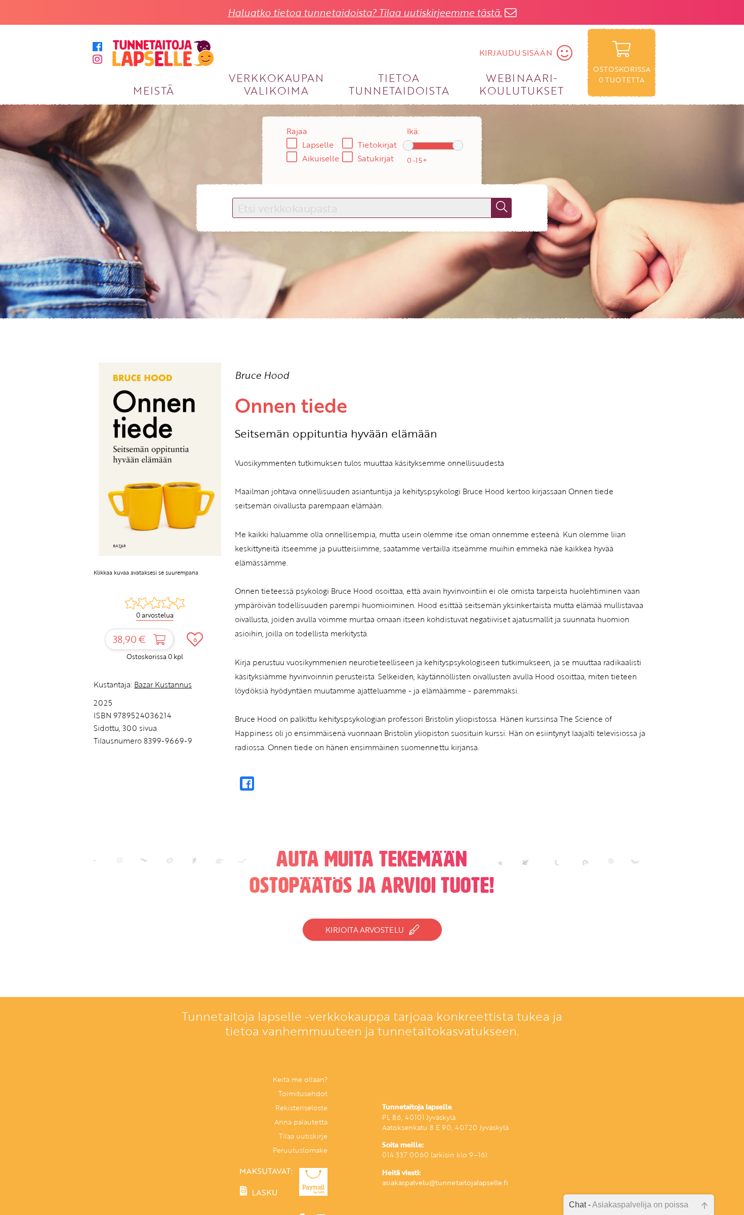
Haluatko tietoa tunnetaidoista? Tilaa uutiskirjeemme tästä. (365, 12)
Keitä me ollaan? (300, 1079)
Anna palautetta (300, 1121)
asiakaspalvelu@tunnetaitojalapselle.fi (445, 1182)
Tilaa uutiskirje (303, 1136)
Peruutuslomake (300, 1150)
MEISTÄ (153, 90)
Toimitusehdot (302, 1093)
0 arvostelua (155, 615)
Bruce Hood (262, 375)
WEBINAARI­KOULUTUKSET (521, 84)
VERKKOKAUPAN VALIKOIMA (276, 84)
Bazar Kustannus (163, 684)
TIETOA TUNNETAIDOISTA (399, 84)
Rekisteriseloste (301, 1107)
